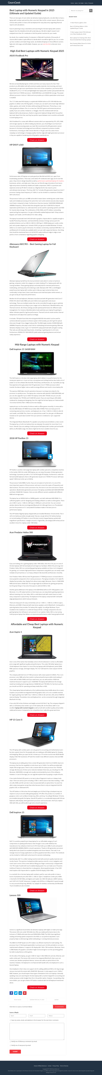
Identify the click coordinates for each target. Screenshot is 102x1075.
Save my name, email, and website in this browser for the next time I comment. (35, 1020)
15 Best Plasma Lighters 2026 (78, 23)
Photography (90, 3)
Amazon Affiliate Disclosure (40, 1066)
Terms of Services (64, 1066)
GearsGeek (14, 2)
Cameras (72, 3)
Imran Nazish (17, 999)
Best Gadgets (81, 3)
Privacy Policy (56, 1066)
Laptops (76, 3)
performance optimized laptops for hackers (51, 181)
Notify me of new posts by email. (21, 1045)
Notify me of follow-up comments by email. (24, 1041)
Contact (49, 1066)
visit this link (46, 44)
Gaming (86, 3)
